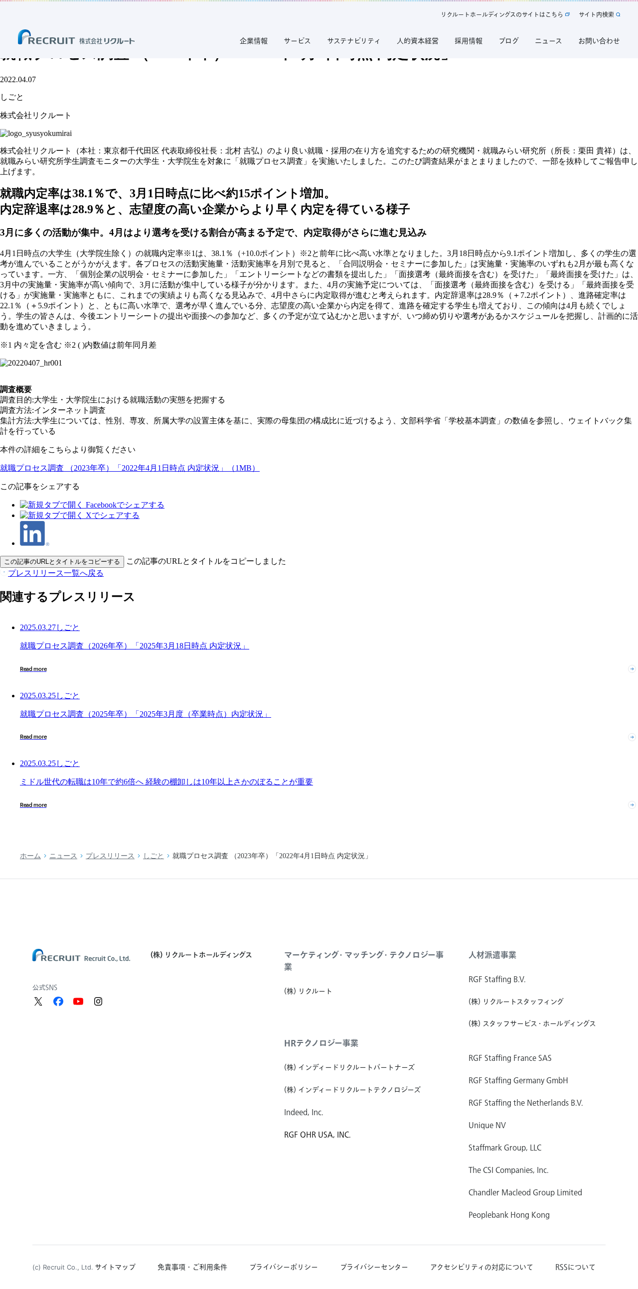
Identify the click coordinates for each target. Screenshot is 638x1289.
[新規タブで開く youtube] (78, 1001)
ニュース (63, 856)
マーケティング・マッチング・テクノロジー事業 (364, 961)
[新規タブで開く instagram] (98, 1001)
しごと (153, 856)
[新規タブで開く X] (38, 1001)
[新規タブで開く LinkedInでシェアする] (34, 543)
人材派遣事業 (492, 955)
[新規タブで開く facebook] (58, 1001)
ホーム (30, 856)
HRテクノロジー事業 (321, 1043)
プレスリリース (110, 856)
